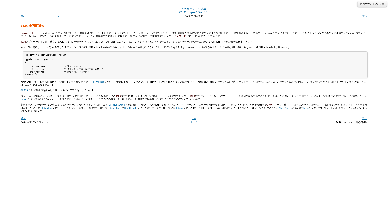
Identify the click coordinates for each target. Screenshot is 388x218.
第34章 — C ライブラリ (194, 12)
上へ (58, 16)
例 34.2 (24, 90)
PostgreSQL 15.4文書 (194, 8)
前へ (23, 16)
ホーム (194, 122)
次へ (364, 16)
